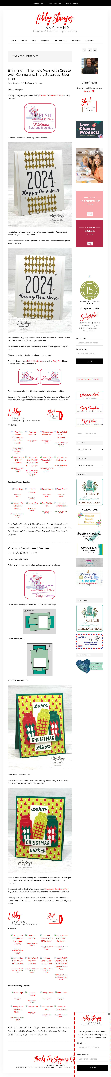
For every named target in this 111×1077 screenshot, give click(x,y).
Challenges (35, 1027)
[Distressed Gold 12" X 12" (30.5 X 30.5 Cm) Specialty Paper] (31, 457)
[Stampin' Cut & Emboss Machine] (17, 503)
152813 (32, 510)
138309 (46, 513)
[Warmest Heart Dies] (31, 432)
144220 (61, 467)
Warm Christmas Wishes (28, 548)
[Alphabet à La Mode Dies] (46, 432)
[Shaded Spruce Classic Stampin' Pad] (46, 958)
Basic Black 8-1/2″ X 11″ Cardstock (17, 469)
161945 (61, 979)
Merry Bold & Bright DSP (25, 1031)
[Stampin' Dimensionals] (61, 503)
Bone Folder (61, 494)
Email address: (83, 349)
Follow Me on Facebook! (88, 379)
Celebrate (55, 524)
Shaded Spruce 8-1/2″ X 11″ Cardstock (46, 947)
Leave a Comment (34, 83)
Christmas (45, 1027)
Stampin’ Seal (32, 508)
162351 (32, 441)
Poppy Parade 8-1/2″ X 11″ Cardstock (61, 947)
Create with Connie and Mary (51, 95)
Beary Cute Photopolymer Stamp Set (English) (17, 950)
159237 (32, 475)
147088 (46, 972)
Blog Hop (46, 524)
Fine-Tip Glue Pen (46, 511)
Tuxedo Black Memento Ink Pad (46, 469)
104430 (61, 513)
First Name (81, 338)
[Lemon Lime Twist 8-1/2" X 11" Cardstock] (17, 958)
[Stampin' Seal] (32, 503)
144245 (17, 972)
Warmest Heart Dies (32, 440)
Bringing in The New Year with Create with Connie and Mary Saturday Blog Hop (39, 74)
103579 (17, 496)
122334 (46, 496)
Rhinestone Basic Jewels (61, 465)
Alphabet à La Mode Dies (46, 440)
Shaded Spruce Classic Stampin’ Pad (46, 969)
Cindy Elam (57, 361)
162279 (17, 453)
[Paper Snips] (17, 489)
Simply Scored (47, 494)
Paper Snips (17, 494)
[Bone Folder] (61, 489)
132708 (46, 471)
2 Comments (31, 552)
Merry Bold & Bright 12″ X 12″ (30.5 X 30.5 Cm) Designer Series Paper (61, 976)
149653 (17, 517)
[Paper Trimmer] (31, 489)
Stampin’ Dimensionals (61, 511)
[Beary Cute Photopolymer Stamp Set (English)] (17, 935)
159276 (61, 446)
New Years (46, 527)
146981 (46, 949)
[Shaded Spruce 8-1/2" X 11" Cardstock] (46, 935)
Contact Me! (89, 91)
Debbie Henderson (34, 361)
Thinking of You (34, 531)
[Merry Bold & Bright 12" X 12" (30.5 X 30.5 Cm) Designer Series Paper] (61, 958)
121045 (17, 471)
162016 (17, 954)
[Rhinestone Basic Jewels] (61, 457)
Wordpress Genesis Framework (60, 1067)
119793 (61, 949)
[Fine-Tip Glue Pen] (46, 503)
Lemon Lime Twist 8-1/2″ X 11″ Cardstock (17, 969)
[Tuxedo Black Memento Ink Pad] (46, 457)
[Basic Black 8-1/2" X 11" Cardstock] (17, 457)
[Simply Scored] (46, 489)
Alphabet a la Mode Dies (30, 524)
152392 (32, 499)
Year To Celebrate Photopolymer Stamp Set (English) (17, 450)
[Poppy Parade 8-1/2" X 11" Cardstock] (61, 935)
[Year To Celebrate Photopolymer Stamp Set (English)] (17, 432)
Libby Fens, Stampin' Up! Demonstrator (55, 23)
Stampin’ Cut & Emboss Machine (17, 514)
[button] (99, 39)
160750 (46, 443)
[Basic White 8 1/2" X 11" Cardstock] (61, 432)
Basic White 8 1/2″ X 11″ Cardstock (61, 443)
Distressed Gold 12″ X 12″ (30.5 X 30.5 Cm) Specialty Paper (32, 472)
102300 (61, 496)
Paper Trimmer (32, 497)
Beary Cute (24, 1027)
